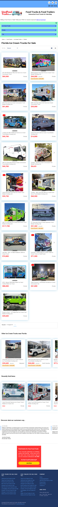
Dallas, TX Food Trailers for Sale (28, 493)
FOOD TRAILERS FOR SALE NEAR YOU (29, 475)
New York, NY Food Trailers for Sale (28, 487)
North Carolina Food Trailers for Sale (28, 485)
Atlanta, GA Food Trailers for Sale (28, 494)
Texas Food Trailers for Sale (27, 478)
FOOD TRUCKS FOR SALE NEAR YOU (9, 475)
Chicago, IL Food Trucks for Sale (9, 492)
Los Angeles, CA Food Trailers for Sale (28, 491)
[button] (25, 62)
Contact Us (42, 485)
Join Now (29, 463)
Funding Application (44, 478)
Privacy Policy (42, 482)
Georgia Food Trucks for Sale (8, 485)
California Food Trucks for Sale (8, 478)
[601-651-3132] (49, 2)
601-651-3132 (46, 492)
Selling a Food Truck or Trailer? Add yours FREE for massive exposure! (23, 19)
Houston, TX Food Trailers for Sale (28, 488)
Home (41, 477)
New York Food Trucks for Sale (8, 483)
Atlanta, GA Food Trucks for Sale (9, 493)
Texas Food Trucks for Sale (7, 480)
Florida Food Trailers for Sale (27, 481)
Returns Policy (43, 483)
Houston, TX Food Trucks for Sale (9, 490)
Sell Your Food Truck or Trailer (46, 480)
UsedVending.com (20, 503)
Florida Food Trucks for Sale (8, 481)
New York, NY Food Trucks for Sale (9, 487)
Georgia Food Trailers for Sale (27, 483)
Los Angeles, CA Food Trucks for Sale (10, 488)
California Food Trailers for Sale (27, 480)
